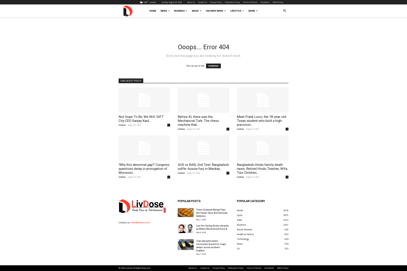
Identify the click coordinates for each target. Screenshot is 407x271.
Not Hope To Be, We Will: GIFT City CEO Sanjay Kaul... (141, 119)
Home (152, 10)
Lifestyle (235, 10)
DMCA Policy (278, 2)
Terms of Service (250, 2)
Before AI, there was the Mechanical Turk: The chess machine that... (198, 121)
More (251, 10)
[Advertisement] (203, 28)
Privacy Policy (216, 2)
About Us (191, 2)
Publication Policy (232, 2)
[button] (284, 11)
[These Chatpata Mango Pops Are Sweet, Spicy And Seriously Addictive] (186, 212)
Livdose (122, 125)
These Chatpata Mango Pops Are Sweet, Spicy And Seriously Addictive (212, 212)
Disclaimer (265, 2)
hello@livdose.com (140, 222)
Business (179, 10)
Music (195, 10)
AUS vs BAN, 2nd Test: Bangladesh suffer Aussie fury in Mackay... (203, 167)
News (164, 10)
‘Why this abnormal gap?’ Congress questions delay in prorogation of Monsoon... (144, 169)
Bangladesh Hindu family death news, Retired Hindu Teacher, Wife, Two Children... (262, 169)
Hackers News (214, 10)
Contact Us (202, 2)
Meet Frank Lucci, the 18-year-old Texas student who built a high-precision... (261, 121)
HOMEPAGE (213, 66)
